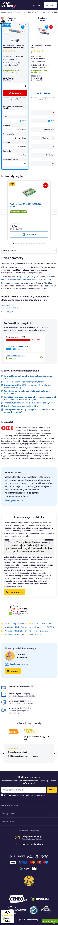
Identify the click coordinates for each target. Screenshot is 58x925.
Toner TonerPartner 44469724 (17, 346)
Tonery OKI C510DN (9, 308)
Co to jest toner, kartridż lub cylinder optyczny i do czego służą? (28, 377)
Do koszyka (45, 93)
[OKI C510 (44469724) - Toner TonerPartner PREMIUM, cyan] (15, 31)
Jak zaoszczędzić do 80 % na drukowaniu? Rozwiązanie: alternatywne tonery (28, 386)
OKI (38, 12)
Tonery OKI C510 (8, 305)
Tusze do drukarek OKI (41, 623)
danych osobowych (37, 795)
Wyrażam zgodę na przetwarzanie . (24, 795)
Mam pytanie (12, 671)
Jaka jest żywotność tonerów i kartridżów (21, 406)
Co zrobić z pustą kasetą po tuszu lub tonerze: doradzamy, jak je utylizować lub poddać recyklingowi (30, 398)
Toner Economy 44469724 (15, 356)
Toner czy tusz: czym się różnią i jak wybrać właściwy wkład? (29, 403)
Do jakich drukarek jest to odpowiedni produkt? (40, 66)
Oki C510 (46, 12)
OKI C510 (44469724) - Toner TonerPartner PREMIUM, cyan (26, 279)
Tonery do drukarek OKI (14, 634)
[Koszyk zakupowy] (39, 5)
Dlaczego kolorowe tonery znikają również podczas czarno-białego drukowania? (29, 410)
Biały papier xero (36, 634)
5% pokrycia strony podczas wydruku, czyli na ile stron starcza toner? (27, 392)
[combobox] (29, 250)
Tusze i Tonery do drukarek (24, 12)
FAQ (47, 283)
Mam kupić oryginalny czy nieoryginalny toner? (24, 382)
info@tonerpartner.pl (19, 664)
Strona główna (6, 12)
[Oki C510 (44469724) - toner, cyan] (43, 31)
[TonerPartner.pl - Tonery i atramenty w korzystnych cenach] (8, 5)
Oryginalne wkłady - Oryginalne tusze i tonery (22, 627)
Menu (52, 5)
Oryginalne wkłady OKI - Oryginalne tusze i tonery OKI (26, 631)
